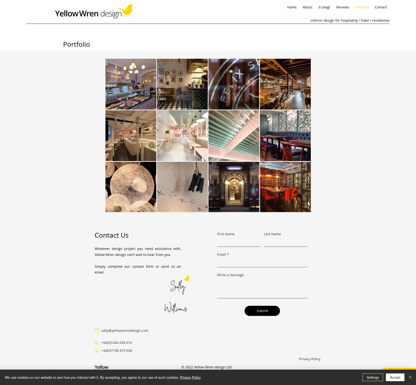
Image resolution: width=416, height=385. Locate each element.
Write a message (230, 275)
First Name (226, 234)
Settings (373, 377)
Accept (395, 377)
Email (221, 254)
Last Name (272, 234)
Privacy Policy (190, 377)
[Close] (410, 377)
